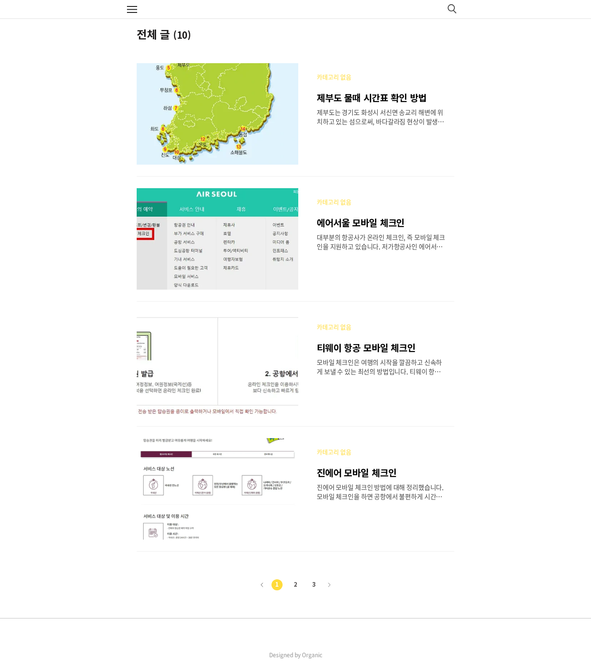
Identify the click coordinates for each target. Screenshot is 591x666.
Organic (312, 655)
